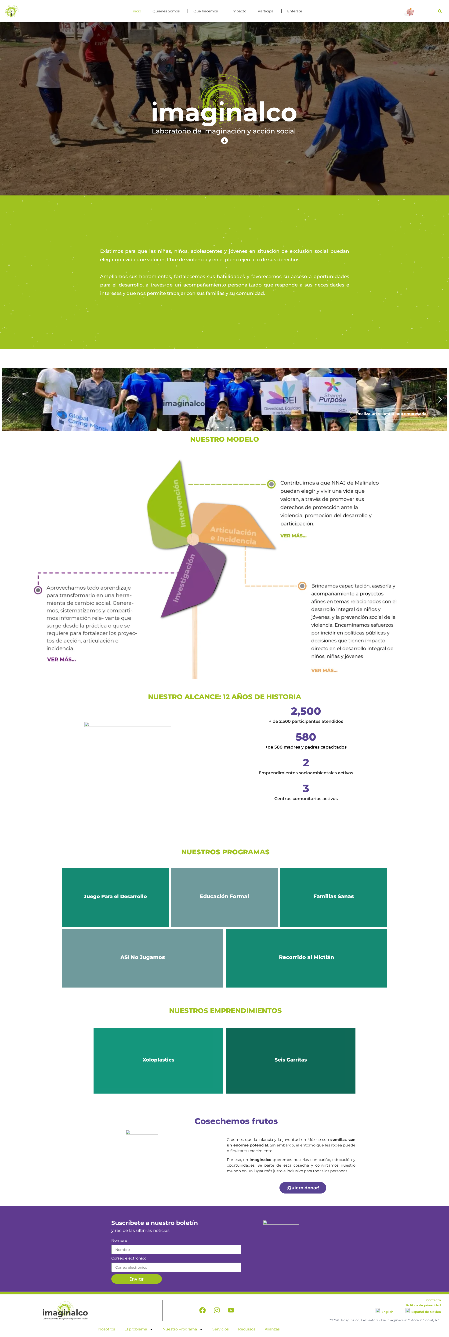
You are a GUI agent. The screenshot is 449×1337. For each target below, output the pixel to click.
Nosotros (106, 1329)
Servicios (220, 1329)
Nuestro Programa (180, 1329)
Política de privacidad (423, 1305)
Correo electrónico (128, 1258)
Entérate (294, 11)
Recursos (246, 1329)
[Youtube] (231, 1310)
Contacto (433, 1300)
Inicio (136, 11)
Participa (265, 11)
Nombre (119, 1241)
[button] (439, 11)
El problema (135, 1329)
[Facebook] (202, 1310)
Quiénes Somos (166, 11)
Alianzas (272, 1329)
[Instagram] (216, 1310)
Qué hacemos (205, 11)
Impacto (239, 11)
